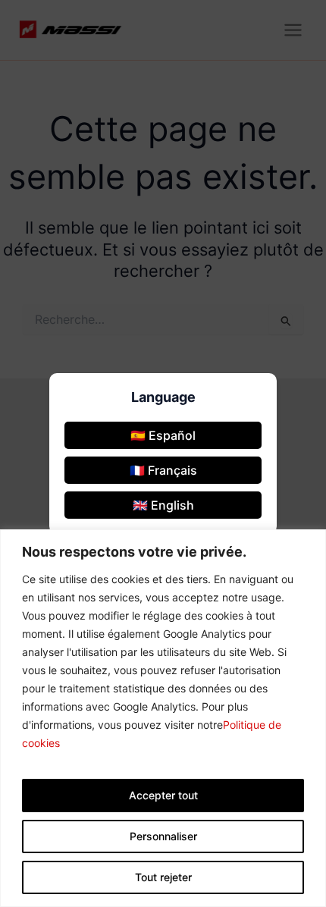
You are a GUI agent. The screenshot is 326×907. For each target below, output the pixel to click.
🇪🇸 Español (163, 435)
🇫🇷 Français (163, 470)
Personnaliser (163, 836)
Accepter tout (163, 795)
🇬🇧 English (163, 505)
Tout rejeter (163, 877)
